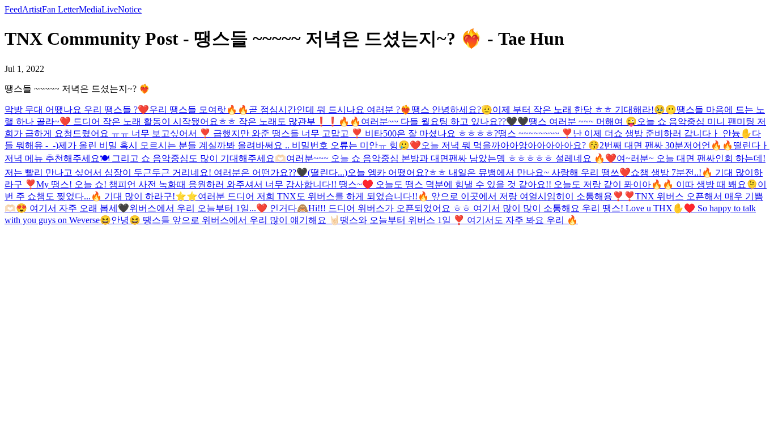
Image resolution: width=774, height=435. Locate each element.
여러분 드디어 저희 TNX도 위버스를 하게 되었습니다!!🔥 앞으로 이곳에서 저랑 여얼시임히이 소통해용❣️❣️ (416, 196)
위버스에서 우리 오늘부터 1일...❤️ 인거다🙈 (218, 208)
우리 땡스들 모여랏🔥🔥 (199, 109)
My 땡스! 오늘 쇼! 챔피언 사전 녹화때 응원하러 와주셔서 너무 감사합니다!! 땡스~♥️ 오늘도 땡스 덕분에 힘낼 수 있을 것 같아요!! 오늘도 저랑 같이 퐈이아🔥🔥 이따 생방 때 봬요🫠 (397, 184)
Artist (32, 9)
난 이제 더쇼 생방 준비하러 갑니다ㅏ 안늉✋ (662, 133)
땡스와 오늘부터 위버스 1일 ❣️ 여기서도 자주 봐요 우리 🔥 (459, 220)
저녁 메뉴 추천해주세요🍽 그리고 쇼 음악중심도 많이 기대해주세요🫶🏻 (145, 158)
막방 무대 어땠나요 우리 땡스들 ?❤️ (77, 109)
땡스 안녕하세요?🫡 (451, 109)
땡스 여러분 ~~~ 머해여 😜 (583, 121)
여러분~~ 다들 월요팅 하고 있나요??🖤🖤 (445, 121)
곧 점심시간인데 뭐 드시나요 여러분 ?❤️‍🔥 (330, 109)
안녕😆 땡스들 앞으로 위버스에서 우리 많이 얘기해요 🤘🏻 (225, 220)
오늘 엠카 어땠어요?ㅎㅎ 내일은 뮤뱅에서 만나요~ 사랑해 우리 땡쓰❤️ (489, 172)
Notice (130, 9)
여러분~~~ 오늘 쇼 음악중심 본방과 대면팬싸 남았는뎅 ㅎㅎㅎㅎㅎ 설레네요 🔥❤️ (451, 158)
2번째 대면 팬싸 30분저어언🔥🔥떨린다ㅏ (684, 145)
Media (90, 9)
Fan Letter (60, 9)
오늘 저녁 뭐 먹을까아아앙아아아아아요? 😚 (510, 145)
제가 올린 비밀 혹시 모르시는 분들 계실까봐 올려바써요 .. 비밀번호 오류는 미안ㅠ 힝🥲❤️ (239, 145)
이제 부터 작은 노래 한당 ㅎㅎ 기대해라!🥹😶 (584, 109)
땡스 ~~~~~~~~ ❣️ (535, 133)
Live (109, 9)
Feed (13, 9)
